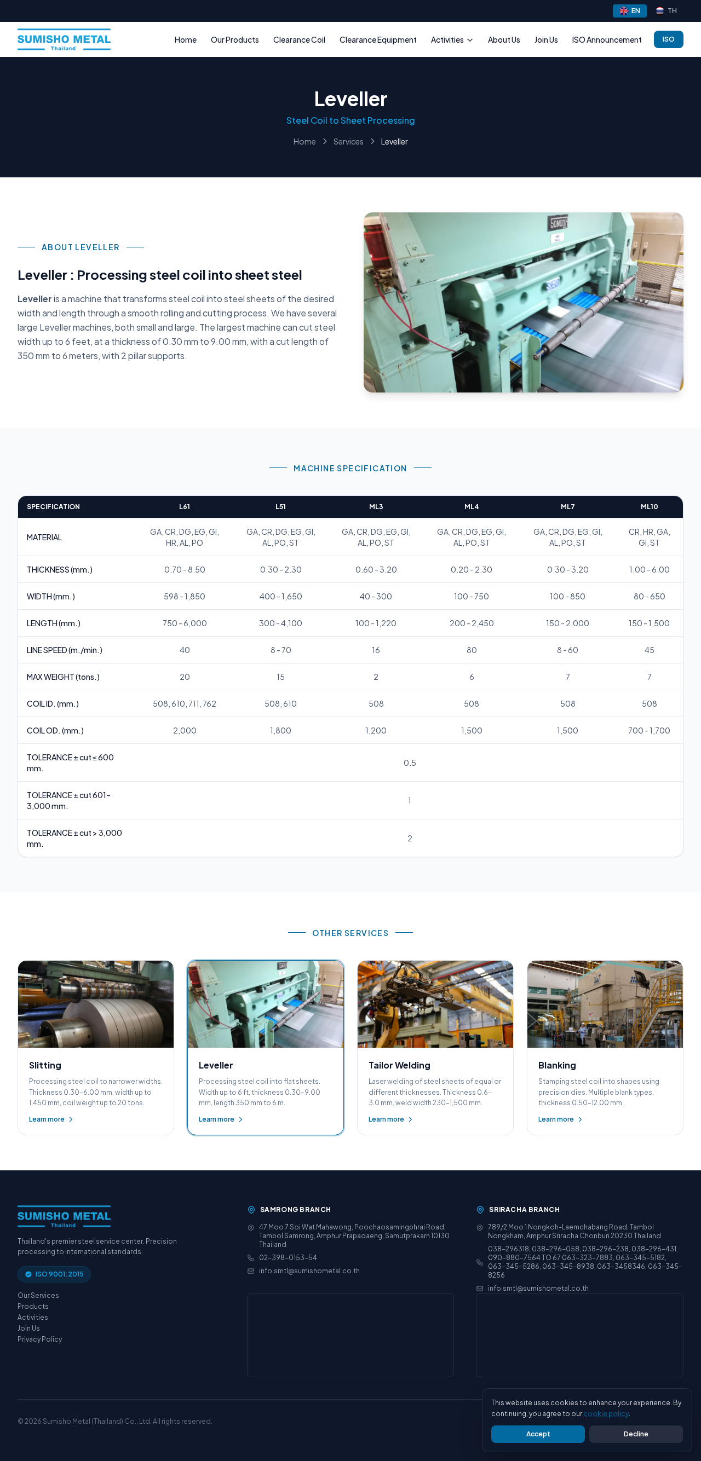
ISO (669, 39)
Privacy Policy (40, 1339)
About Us (504, 39)
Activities (447, 39)
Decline (636, 1434)
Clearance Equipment (378, 39)
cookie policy (606, 1414)
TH (672, 11)
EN (635, 11)
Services (349, 141)
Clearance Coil (299, 39)
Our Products (235, 39)
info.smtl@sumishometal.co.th (309, 1271)
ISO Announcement (607, 39)
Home (186, 39)
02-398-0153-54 (288, 1258)
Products (33, 1306)
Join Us (546, 39)
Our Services (38, 1295)
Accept (538, 1434)
